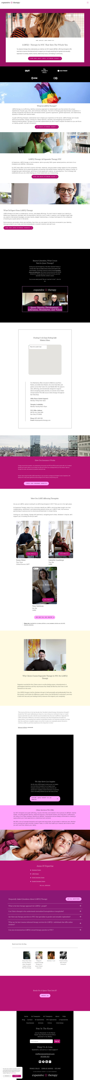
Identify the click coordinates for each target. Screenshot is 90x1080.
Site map (58, 1068)
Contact (30, 1019)
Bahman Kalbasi (22, 727)
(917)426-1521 (45, 1056)
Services (41, 40)
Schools (40, 1023)
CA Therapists (35, 1016)
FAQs (64, 1016)
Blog (23, 1019)
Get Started (37, 483)
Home (37, 40)
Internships (59, 1023)
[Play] (45, 299)
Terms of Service (47, 1068)
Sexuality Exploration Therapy (38, 881)
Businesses (30, 1023)
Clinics (50, 1023)
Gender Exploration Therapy (38, 877)
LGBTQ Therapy (35, 874)
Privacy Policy (35, 1068)
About (57, 1016)
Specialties (40, 1019)
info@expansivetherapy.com (45, 1054)
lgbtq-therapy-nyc (49, 40)
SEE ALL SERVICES (45, 885)
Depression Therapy (36, 870)
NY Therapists (47, 1016)
